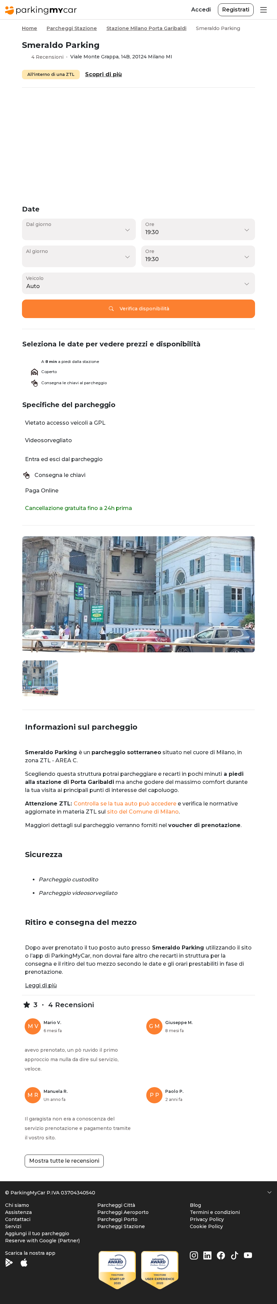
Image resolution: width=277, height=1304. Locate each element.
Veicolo (35, 278)
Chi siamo (17, 1205)
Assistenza (18, 1212)
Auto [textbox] (33, 286)
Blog (195, 1205)
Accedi (201, 9)
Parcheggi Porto (117, 1219)
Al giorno (37, 251)
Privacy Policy (207, 1219)
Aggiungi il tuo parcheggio (37, 1233)
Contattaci (17, 1219)
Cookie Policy (206, 1226)
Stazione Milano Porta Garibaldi (146, 28)
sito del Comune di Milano (143, 812)
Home (29, 28)
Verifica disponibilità (144, 309)
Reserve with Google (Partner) (42, 1241)
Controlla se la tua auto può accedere (125, 803)
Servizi (13, 1226)
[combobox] (137, 286)
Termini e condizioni (215, 1212)
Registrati (235, 9)
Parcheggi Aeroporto (123, 1212)
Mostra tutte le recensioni (64, 1161)
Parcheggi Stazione (72, 28)
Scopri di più (103, 74)
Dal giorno (38, 224)
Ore (149, 224)
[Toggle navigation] (263, 10)
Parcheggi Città (116, 1205)
